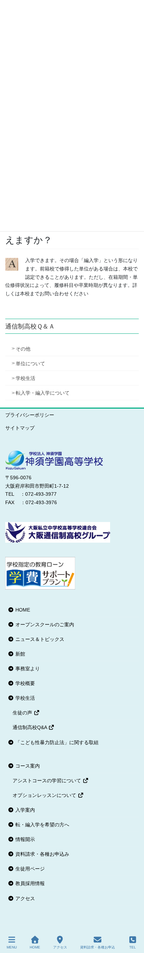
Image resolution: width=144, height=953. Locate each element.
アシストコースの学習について (47, 780)
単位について (30, 363)
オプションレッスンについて (45, 795)
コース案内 (27, 766)
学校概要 (24, 683)
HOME (22, 610)
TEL (132, 947)
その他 (23, 349)
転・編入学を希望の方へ (41, 824)
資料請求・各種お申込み (41, 854)
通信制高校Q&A (30, 727)
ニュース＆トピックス (39, 639)
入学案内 (24, 810)
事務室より (27, 668)
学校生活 (25, 378)
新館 (19, 654)
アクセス (24, 898)
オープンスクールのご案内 (44, 624)
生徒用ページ (29, 868)
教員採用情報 (29, 883)
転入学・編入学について (43, 393)
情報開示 (24, 839)
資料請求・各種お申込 (97, 947)
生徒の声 (23, 712)
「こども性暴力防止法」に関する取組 (56, 742)
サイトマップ (20, 428)
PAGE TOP (133, 921)
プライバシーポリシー (29, 415)
